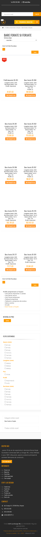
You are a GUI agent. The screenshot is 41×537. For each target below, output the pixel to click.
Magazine (6, 472)
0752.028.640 (8, 512)
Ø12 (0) (8, 345)
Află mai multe (6, 461)
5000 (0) (8, 368)
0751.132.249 (7, 509)
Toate (35, 52)
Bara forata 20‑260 (30, 80)
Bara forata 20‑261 (11, 124)
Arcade (7, 305)
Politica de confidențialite (30, 531)
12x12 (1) (8, 353)
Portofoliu (6, 474)
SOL (19, 533)
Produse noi (7, 493)
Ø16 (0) (8, 350)
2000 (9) (8, 363)
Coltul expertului (8, 476)
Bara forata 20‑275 (11, 211)
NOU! (4, 59)
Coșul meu (6, 489)
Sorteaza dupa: (8, 38)
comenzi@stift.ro (8, 515)
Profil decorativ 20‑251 (11, 80)
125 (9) (8, 374)
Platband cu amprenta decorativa (15, 301)
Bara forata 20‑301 (30, 254)
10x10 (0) (8, 397)
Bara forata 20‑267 (30, 167)
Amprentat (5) (10, 380)
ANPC (22, 533)
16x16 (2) (8, 358)
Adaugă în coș (11, 95)
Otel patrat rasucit (11, 295)
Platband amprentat (11, 299)
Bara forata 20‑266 (11, 167)
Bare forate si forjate (12, 307)
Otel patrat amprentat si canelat (15, 294)
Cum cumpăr (7, 478)
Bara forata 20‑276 (30, 211)
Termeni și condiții (11, 533)
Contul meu (7, 487)
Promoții (6, 491)
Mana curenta (9, 303)
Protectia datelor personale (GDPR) (13, 531)
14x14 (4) (8, 355)
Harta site (6, 497)
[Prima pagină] (3, 28)
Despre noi (7, 470)
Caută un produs (8, 495)
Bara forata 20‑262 (30, 124)
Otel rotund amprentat (12, 297)
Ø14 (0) (8, 348)
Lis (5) (7, 383)
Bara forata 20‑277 (11, 254)
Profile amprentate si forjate (12, 28)
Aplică (7, 320)
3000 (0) (8, 366)
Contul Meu (27, 2)
